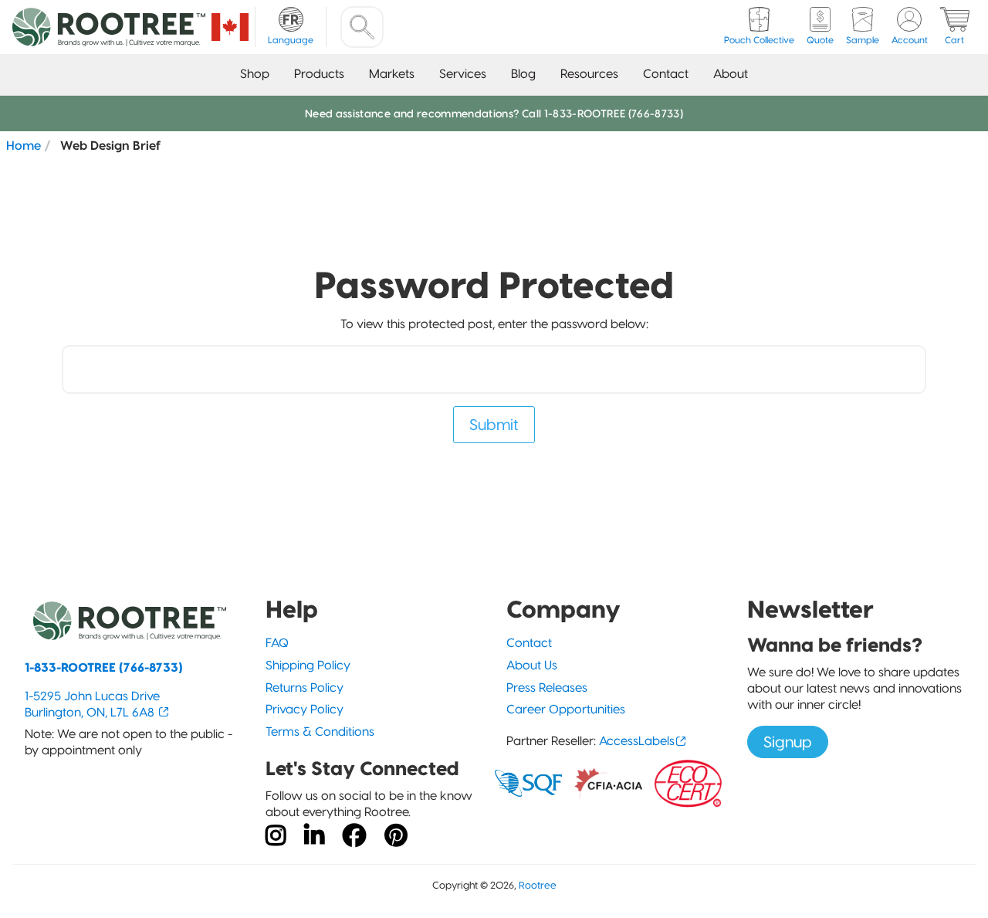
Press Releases (546, 687)
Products (319, 73)
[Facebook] (354, 836)
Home (23, 145)
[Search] (362, 27)
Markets (391, 73)
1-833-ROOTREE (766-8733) (104, 667)
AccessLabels (637, 740)
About (730, 73)
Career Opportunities (565, 709)
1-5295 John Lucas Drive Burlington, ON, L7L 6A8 (92, 704)
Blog (523, 73)
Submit (494, 424)
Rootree (538, 885)
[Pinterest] (396, 836)
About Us (531, 665)
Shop (254, 73)
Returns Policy (304, 687)
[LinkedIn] (314, 836)
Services (462, 73)
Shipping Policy (308, 665)
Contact (666, 73)
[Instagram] (275, 836)
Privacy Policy (304, 709)
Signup (787, 742)
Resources (589, 73)
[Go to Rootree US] (230, 27)
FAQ (277, 642)
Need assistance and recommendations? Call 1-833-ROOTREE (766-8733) (494, 113)
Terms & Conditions (320, 731)
